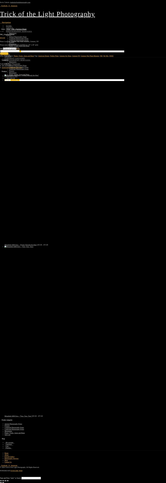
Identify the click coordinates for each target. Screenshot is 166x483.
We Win (105, 56)
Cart (7, 446)
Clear (18, 48)
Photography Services (11, 458)
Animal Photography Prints (13, 424)
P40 (101, 56)
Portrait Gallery (10, 457)
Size (1, 48)
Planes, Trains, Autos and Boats (24, 56)
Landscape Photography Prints (14, 429)
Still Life (7, 435)
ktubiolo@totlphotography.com (20, 2)
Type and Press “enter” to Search (10, 478)
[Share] (5, 480)
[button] (5, 22)
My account (9, 442)
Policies (8, 448)
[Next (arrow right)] (3, 482)
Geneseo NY (76, 56)
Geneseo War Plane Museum (90, 56)
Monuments (8, 431)
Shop (6, 460)
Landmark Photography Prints (14, 427)
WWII (111, 56)
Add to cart (4, 53)
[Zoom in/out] (1, 480)
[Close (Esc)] (8, 480)
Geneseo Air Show (65, 56)
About (6, 455)
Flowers (7, 426)
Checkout (9, 444)
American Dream (43, 56)
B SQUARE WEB (16, 471)
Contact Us (8, 462)
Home (6, 453)
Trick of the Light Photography (47, 14)
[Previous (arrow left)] (1, 482)
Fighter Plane (54, 56)
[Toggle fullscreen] (3, 480)
